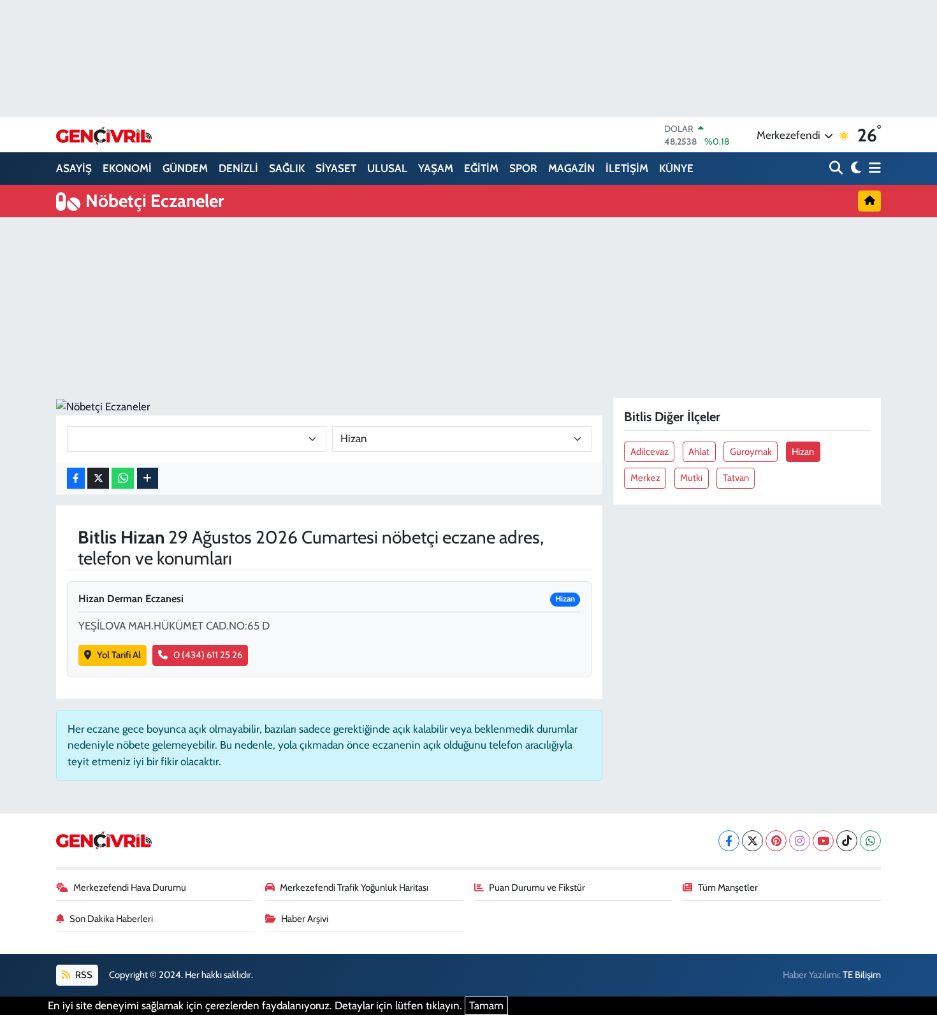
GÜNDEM (185, 168)
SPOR (523, 168)
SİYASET (336, 168)
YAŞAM (435, 168)
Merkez (645, 478)
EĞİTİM (481, 168)
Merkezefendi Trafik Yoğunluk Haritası (354, 887)
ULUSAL (387, 168)
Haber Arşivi (304, 919)
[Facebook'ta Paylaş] (76, 478)
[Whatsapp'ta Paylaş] (123, 478)
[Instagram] (799, 840)
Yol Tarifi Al (119, 655)
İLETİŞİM (627, 168)
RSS (82, 975)
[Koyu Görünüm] (854, 168)
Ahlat (698, 451)
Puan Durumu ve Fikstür (537, 887)
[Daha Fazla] (147, 478)
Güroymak (751, 451)
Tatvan (736, 478)
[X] (752, 840)
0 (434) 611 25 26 (207, 655)
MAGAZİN (571, 168)
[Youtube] (823, 840)
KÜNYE (676, 168)
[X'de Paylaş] (98, 478)
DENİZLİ (238, 168)
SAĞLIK (287, 168)
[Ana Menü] (873, 168)
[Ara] (837, 168)
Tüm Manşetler (728, 887)
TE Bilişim (862, 975)
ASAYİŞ (74, 168)
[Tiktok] (846, 840)
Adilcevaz (649, 451)
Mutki (691, 478)
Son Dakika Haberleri (111, 919)
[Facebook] (728, 840)
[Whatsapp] (870, 840)
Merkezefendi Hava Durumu (129, 887)
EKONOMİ (127, 168)
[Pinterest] (776, 840)
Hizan (803, 451)
